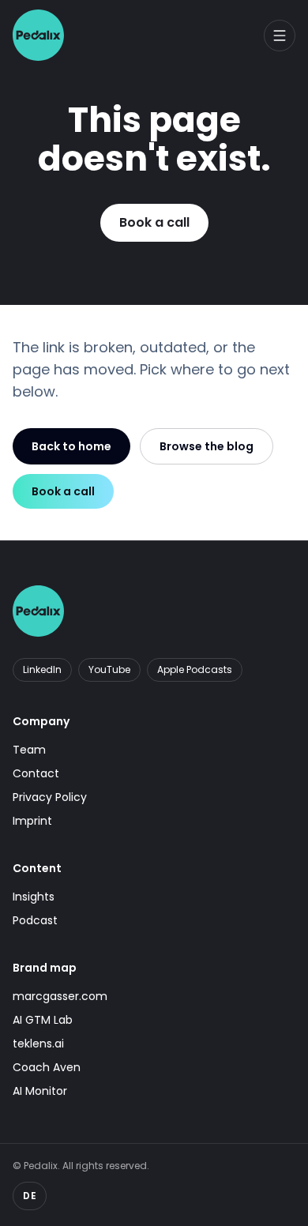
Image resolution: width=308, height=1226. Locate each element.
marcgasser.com (60, 996)
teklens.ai (38, 1043)
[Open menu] (279, 35)
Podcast (35, 920)
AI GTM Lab (43, 1020)
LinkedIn (42, 669)
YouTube (109, 669)
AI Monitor (40, 1091)
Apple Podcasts (194, 669)
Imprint (32, 821)
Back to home (71, 446)
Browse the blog (207, 446)
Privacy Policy (50, 797)
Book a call (154, 222)
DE (29, 1195)
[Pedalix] (38, 35)
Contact (36, 773)
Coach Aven (47, 1067)
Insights (33, 896)
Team (29, 750)
